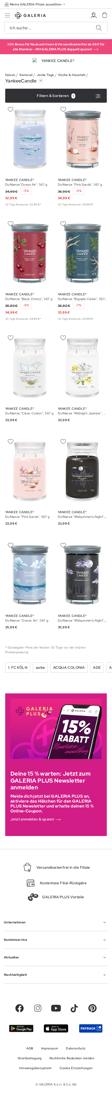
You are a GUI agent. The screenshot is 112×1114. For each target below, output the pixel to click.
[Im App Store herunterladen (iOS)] (56, 1028)
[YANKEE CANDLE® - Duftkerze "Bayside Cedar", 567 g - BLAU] (82, 253)
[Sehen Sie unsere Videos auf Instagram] (38, 1008)
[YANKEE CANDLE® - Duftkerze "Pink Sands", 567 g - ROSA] (82, 139)
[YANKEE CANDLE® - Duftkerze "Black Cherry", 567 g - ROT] (29, 253)
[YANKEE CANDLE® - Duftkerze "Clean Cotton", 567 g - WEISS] (29, 368)
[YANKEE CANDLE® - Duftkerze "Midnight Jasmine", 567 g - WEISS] (82, 368)
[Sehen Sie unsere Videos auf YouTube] (56, 1008)
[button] (35, 4)
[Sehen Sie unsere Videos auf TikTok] (74, 1008)
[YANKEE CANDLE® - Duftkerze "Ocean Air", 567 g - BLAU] (29, 575)
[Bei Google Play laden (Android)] (21, 1028)
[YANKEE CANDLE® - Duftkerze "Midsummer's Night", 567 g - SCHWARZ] (82, 471)
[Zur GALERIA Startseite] (30, 16)
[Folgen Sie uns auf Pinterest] (92, 1008)
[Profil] (93, 15)
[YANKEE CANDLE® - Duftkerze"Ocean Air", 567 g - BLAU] (29, 139)
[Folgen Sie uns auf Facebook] (19, 1008)
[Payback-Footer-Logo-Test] (91, 1028)
